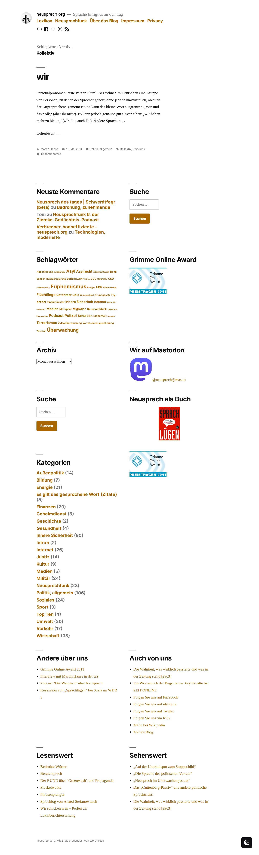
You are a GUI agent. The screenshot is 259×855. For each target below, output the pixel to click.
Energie (44, 487)
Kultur (42, 564)
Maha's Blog (143, 732)
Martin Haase (49, 149)
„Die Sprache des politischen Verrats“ (162, 773)
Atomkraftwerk (101, 272)
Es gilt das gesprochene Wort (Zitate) (76, 494)
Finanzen (46, 506)
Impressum (132, 20)
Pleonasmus (42, 316)
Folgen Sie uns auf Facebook (155, 697)
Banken (40, 278)
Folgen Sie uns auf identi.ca (154, 704)
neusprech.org (50, 14)
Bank (113, 271)
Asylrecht (84, 271)
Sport (42, 607)
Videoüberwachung (70, 323)
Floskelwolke (50, 787)
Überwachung (63, 330)
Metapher (65, 309)
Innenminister (55, 302)
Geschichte (48, 521)
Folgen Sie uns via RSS (151, 718)
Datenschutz (43, 287)
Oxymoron (112, 309)
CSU (111, 278)
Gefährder (64, 295)
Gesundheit (48, 528)
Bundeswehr (75, 278)
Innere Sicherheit (79, 302)
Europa (91, 287)
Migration (79, 309)
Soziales (45, 600)
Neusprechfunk (71, 20)
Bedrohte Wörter (53, 766)
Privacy (155, 20)
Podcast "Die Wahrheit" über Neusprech (71, 683)
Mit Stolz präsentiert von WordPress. (80, 840)
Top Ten (45, 614)
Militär (43, 578)
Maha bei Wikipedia (149, 725)
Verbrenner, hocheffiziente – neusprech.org (66, 229)
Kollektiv (125, 149)
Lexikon (44, 20)
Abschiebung (44, 271)
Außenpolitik (50, 472)
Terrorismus (46, 323)
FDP (99, 287)
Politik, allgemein (101, 149)
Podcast (56, 315)
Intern (42, 542)
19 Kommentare (51, 154)
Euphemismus (68, 286)
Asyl (70, 271)
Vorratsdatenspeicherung (98, 323)
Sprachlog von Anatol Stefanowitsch (68, 801)
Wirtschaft (41, 331)
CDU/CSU (102, 279)
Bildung (44, 480)
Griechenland (87, 295)
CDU (93, 278)
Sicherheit (100, 316)
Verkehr (44, 628)
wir (42, 76)
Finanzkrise (109, 287)
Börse (87, 279)
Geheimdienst (51, 513)
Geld (75, 295)
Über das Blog (104, 20)
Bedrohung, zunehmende (83, 207)
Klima (109, 302)
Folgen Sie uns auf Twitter (153, 711)
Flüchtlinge (46, 295)
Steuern (111, 316)
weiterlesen (45, 133)
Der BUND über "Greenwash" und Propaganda (76, 780)
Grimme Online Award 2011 (62, 669)
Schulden (85, 316)
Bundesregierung (56, 278)
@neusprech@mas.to (169, 379)
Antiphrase (59, 272)
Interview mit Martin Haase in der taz (69, 676)
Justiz (43, 556)
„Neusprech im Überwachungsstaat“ (161, 780)
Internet (100, 302)
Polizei (70, 315)
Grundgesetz (102, 295)
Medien (52, 309)
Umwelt (44, 621)
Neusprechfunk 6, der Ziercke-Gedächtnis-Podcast (67, 217)
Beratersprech (51, 773)
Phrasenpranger (52, 794)
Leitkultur (139, 149)
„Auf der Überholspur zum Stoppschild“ (164, 766)
